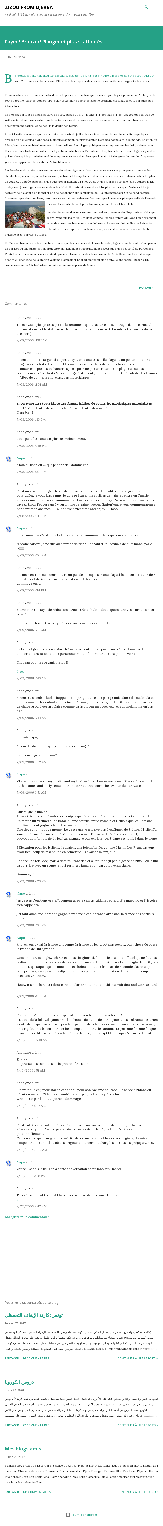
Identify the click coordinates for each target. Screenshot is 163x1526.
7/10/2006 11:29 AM (32, 1150)
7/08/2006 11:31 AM (32, 384)
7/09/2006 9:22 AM (32, 762)
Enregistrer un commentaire (27, 1217)
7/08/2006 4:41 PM (31, 516)
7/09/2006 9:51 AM (31, 792)
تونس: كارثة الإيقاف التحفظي (34, 1315)
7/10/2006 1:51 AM (31, 1070)
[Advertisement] (81, 1260)
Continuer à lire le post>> (138, 1358)
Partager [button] (146, 287)
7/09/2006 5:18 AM (31, 630)
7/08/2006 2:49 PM (32, 446)
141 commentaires (37, 1492)
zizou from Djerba (29, 7)
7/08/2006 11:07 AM (32, 340)
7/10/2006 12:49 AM (32, 1040)
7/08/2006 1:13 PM (31, 419)
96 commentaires (36, 1358)
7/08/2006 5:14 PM (31, 590)
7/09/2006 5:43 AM (32, 678)
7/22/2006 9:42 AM (32, 1206)
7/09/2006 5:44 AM (32, 718)
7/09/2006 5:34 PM (32, 925)
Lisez (21, 671)
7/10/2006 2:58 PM (31, 1176)
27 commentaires (36, 1425)
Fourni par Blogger (84, 1515)
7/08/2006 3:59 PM (31, 472)
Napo (21, 458)
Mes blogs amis (23, 1448)
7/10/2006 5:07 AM (31, 1106)
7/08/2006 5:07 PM (31, 555)
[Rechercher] (146, 7)
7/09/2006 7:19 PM (31, 996)
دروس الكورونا (19, 1381)
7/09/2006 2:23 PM (32, 881)
